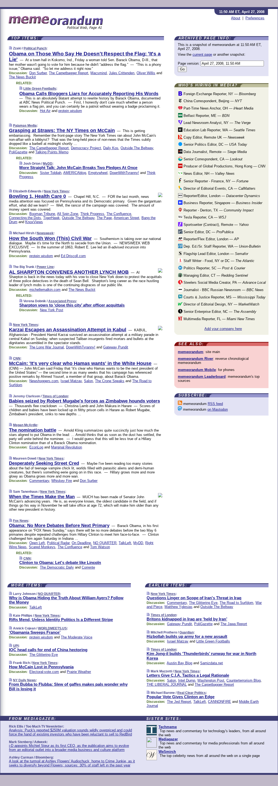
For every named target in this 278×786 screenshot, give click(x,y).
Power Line (45, 267)
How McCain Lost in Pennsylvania (41, 667)
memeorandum (190, 352)
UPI (15, 645)
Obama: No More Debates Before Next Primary (59, 525)
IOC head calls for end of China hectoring (48, 649)
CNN (16, 358)
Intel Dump (186, 680)
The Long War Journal (46, 347)
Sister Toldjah (50, 173)
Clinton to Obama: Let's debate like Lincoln (60, 562)
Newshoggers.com (43, 381)
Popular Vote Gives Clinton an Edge (180, 696)
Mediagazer (168, 739)
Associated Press (62, 301)
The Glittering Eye (43, 655)
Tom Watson (100, 547)
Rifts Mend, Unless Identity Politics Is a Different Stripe (61, 619)
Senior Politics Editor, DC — (214, 144)
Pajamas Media (25, 125)
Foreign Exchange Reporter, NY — (219, 94)
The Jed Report (179, 702)
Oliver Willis (146, 73)
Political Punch (35, 48)
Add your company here (223, 329)
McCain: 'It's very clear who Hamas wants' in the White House (80, 363)
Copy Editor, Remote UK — (213, 137)
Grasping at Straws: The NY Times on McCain (62, 130)
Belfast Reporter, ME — (205, 116)
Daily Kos (110, 148)
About (235, 18)
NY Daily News (24, 680)
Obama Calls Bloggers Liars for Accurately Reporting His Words (88, 93)
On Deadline (81, 543)
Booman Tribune (42, 214)
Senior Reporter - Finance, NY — (215, 181)
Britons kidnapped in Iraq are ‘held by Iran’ (187, 619)
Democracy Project (86, 148)
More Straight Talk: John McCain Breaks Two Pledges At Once (78, 167)
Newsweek (45, 233)
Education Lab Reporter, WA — (218, 130)
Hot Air (45, 111)
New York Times (56, 191)
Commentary (39, 481)
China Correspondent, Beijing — (212, 101)
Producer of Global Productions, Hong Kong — (223, 166)
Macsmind (98, 73)
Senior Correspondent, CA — (212, 159)
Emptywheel (98, 173)
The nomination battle (32, 430)
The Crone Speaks (109, 381)
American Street (126, 218)
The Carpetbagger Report (68, 73)
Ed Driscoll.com (73, 256)
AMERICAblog (74, 173)
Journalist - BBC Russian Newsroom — (223, 290)
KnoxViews (34, 222)
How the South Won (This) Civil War (50, 238)
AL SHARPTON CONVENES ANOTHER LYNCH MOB (69, 272)
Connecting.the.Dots (25, 218)
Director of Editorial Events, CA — (218, 188)
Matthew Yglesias (178, 607)
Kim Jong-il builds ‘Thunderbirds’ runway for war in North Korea (201, 655)
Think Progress (92, 214)
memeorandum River (195, 359)
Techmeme (168, 727)
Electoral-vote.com (44, 672)
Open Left (37, 543)
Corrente (88, 567)
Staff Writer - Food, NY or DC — (218, 261)
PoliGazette (18, 152)
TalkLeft (125, 543)
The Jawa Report (233, 624)
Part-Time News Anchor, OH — (217, 108)
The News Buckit (22, 77)
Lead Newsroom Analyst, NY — (216, 123)
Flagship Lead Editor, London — (215, 254)
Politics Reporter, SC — (213, 268)
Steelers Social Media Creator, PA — (224, 282)
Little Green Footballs (39, 88)
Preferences (254, 18)
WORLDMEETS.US (52, 628)
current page (202, 54)
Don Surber (38, 73)
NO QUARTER (104, 543)
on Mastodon (217, 409)
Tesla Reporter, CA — (204, 217)
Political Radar (58, 543)
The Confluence (118, 214)
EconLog (36, 447)
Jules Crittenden (121, 73)
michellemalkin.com (45, 290)
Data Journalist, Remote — (214, 152)
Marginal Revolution (66, 447)
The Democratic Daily (57, 567)
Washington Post (210, 680)
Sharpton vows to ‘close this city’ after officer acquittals (72, 305)
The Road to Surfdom (236, 603)
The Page (104, 218)
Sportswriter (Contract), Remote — (215, 225)
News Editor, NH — (208, 173)
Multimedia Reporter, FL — (218, 319)
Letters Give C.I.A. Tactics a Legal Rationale (188, 675)
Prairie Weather (79, 672)
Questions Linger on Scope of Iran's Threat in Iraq (194, 597)
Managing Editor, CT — (215, 275)
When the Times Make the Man (42, 496)
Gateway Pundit (115, 347)
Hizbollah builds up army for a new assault (187, 636)
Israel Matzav (71, 381)
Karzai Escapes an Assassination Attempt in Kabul (67, 329)
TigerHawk (51, 218)
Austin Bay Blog (179, 663)
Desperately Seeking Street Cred (44, 463)
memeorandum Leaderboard (202, 377)
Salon (88, 381)
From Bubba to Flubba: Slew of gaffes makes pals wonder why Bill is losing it (68, 686)
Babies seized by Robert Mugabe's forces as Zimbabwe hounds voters (84, 401)
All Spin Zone (67, 214)
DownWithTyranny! (124, 173)
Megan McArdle (25, 425)
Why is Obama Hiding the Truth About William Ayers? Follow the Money (66, 600)
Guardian (186, 632)
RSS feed (215, 404)
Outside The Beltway (137, 148)
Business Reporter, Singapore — (222, 203)
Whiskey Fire (61, 481)
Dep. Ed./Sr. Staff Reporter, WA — (221, 246)
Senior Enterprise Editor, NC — (219, 312)
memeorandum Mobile (197, 370)
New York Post (51, 310)
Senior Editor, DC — (207, 232)
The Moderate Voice (76, 637)
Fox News (20, 520)
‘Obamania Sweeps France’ (35, 632)
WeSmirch (167, 752)
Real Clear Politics (191, 692)
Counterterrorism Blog (243, 680)
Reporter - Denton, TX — (218, 210)
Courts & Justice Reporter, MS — (224, 297)
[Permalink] (10, 48)
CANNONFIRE (219, 702)
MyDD (47, 163)
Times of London (55, 396)
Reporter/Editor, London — (221, 196)
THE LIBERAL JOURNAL (167, 684)
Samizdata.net (211, 663)
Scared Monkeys (42, 547)
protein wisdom (70, 111)
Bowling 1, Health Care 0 (37, 196)
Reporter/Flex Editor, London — (210, 239)
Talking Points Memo (51, 152)
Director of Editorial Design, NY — (220, 304)
